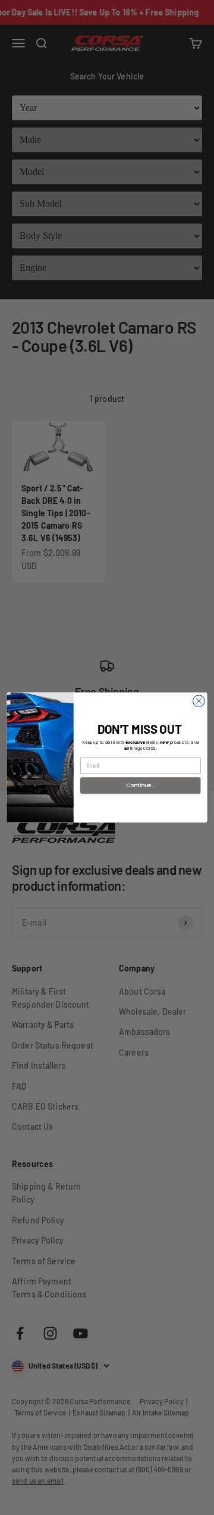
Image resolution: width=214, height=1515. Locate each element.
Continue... (140, 785)
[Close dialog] (199, 701)
